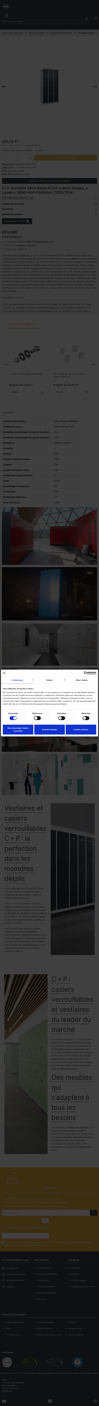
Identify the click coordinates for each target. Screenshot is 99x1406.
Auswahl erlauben (49, 729)
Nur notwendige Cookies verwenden (18, 729)
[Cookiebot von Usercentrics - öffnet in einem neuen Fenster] (85, 673)
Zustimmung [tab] (17, 680)
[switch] (37, 718)
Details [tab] (50, 680)
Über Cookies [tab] (82, 680)
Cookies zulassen (81, 729)
